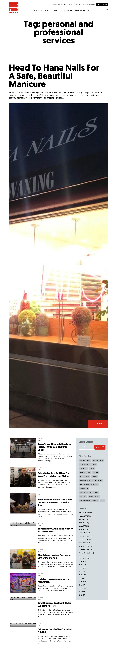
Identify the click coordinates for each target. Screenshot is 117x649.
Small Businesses (94, 496)
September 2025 (85, 553)
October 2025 (84, 549)
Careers (54, 4)
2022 (80, 575)
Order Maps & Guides (65, 4)
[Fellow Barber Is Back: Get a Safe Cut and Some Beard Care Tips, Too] (41, 506)
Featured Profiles (85, 472)
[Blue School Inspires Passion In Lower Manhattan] (41, 559)
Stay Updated (102, 4)
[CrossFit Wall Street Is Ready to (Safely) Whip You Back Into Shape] (41, 451)
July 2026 (82, 519)
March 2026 (83, 533)
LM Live (94, 476)
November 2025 (84, 546)
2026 (80, 561)
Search (98, 447)
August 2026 (83, 516)
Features (95, 472)
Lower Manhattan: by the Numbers (91, 480)
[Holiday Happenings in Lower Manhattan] (41, 583)
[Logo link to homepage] (13, 7)
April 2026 (82, 529)
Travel (102, 500)
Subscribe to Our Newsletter (89, 500)
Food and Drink (84, 476)
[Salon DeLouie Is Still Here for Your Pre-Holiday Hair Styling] (41, 478)
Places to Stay (84, 488)
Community (83, 468)
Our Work (94, 484)
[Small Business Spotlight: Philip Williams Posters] (41, 608)
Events (92, 468)
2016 (80, 595)
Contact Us (77, 4)
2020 (80, 581)
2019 (80, 585)
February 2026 (84, 536)
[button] (36, 10)
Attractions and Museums (88, 465)
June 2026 (82, 523)
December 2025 (84, 543)
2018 (80, 588)
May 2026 (82, 526)
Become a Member (88, 4)
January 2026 (83, 539)
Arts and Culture (98, 461)
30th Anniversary (85, 461)
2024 (80, 568)
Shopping (83, 496)
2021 (80, 578)
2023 (80, 571)
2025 (80, 565)
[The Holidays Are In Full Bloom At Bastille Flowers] (41, 534)
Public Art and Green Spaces (89, 492)
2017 (80, 592)
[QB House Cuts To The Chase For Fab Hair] (41, 634)
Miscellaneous (84, 484)
